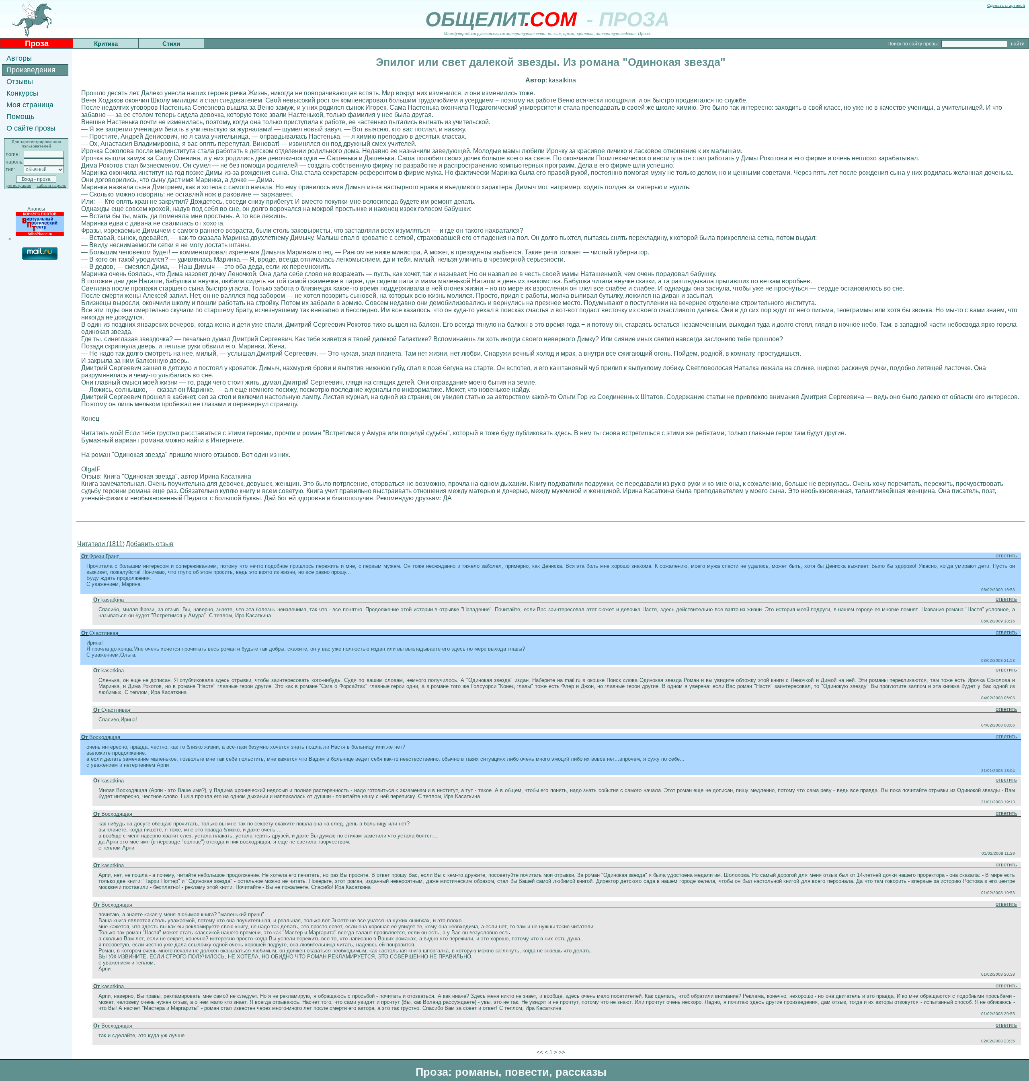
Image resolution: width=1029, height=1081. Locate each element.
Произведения (30, 70)
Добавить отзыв (150, 543)
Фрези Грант (104, 556)
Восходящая (104, 737)
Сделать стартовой (1006, 5)
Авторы (19, 58)
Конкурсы (22, 93)
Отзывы (19, 82)
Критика (106, 43)
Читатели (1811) (101, 543)
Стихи (171, 43)
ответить (1006, 556)
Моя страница (29, 105)
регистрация (18, 185)
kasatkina (562, 80)
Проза (37, 43)
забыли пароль (51, 185)
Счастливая (103, 633)
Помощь (20, 117)
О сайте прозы (30, 128)
